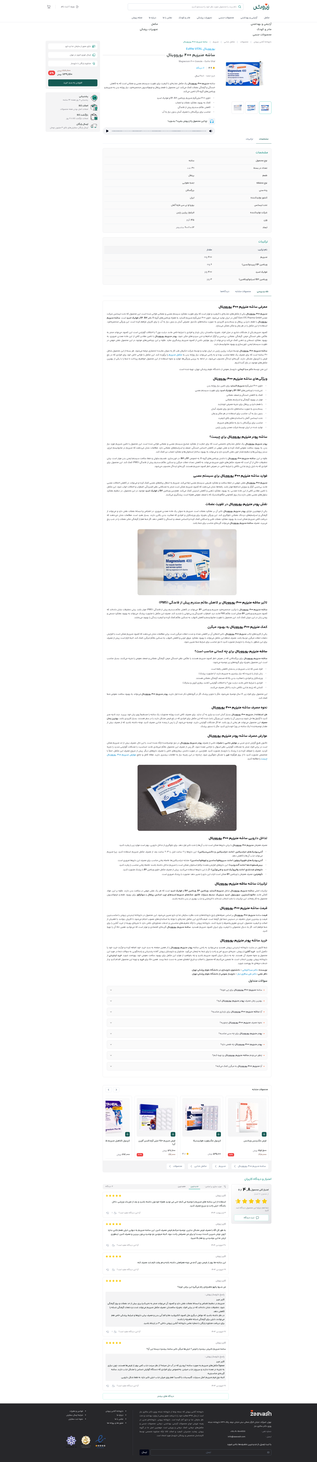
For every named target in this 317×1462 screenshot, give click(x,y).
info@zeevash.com (236, 1436)
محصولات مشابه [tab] (243, 291)
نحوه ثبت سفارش (75, 1419)
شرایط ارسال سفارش (74, 1415)
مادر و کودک (264, 30)
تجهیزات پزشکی (204, 17)
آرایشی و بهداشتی (249, 17)
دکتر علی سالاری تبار (247, 974)
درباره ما (152, 17)
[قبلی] (116, 1089)
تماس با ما (167, 17)
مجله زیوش (137, 17)
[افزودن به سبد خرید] (264, 1134)
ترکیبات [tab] (249, 139)
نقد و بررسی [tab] (262, 291)
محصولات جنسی (226, 17)
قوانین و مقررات (76, 1411)
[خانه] (261, 7)
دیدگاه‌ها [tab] (224, 291)
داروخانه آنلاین (197, 1411)
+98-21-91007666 (237, 1431)
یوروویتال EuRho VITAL (200, 49)
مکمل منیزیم (175, 355)
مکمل (266, 17)
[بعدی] (109, 1089)
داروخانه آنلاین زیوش (114, 1411)
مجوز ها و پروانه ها (115, 1423)
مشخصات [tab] (263, 139)
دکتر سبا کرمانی (250, 970)
